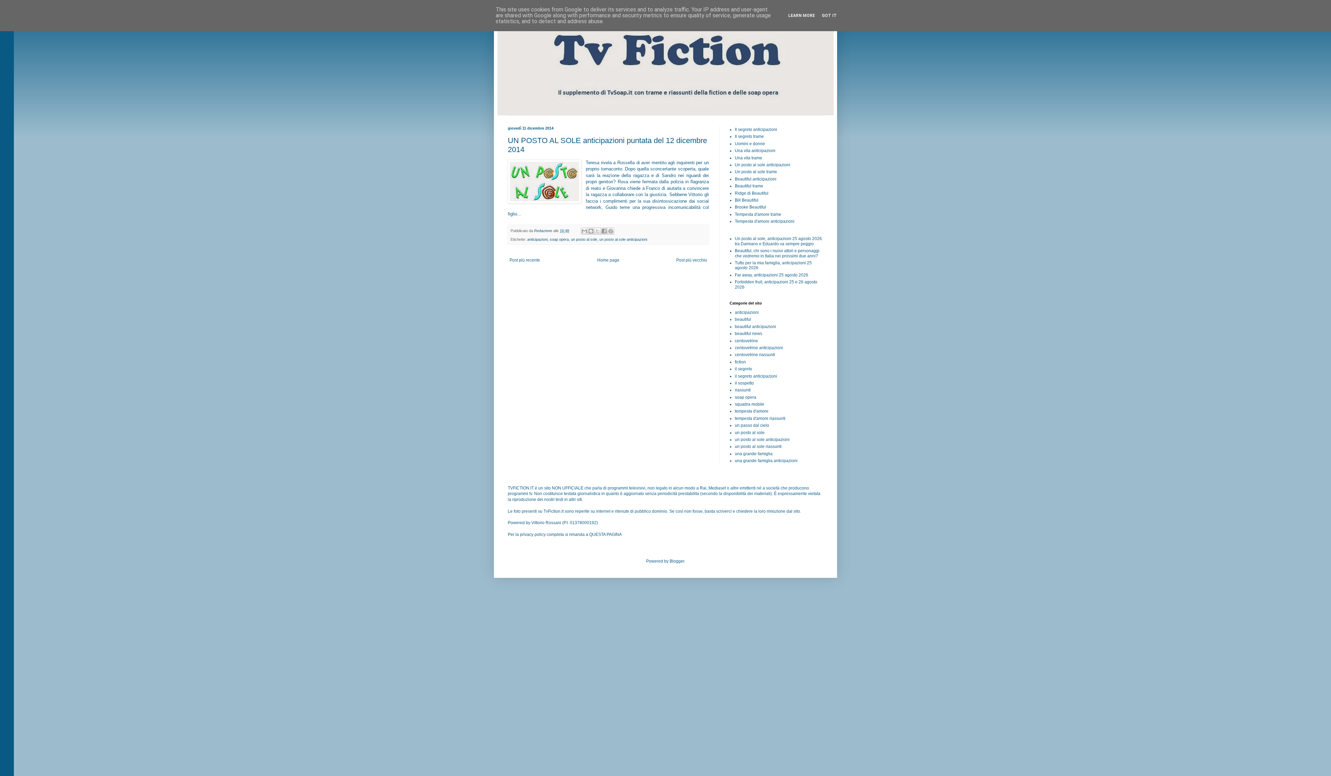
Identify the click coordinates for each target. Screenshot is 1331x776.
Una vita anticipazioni (755, 150)
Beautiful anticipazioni (755, 179)
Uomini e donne (750, 143)
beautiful (743, 319)
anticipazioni (537, 239)
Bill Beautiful (746, 200)
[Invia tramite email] (584, 231)
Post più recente (525, 260)
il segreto (743, 369)
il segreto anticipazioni (756, 376)
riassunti (743, 390)
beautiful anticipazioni (755, 326)
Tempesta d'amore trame (758, 214)
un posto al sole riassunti (758, 446)
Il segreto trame (749, 136)
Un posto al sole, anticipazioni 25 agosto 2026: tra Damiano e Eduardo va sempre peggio (779, 241)
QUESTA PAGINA (605, 534)
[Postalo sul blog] (591, 231)
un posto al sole (584, 239)
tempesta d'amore (751, 411)
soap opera (559, 239)
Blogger (677, 561)
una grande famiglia (754, 453)
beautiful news (748, 333)
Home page (608, 260)
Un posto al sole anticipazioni (762, 164)
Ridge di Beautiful (751, 193)
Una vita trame (748, 158)
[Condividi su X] (597, 231)
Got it (829, 15)
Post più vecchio (691, 260)
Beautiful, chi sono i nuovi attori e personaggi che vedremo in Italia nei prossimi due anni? (777, 253)
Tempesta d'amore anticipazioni (764, 221)
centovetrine (746, 340)
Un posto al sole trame (756, 171)
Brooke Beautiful (750, 207)
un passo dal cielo (752, 425)
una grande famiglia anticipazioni (766, 460)
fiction (740, 362)
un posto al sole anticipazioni (623, 239)
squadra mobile (749, 404)
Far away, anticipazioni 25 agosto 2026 (771, 275)
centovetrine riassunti (755, 354)
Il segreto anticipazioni (756, 129)
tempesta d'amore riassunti (760, 418)
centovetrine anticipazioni (759, 347)
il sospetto (744, 383)
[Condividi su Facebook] (604, 231)
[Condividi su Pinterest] (610, 231)
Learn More (801, 15)
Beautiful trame (749, 186)
